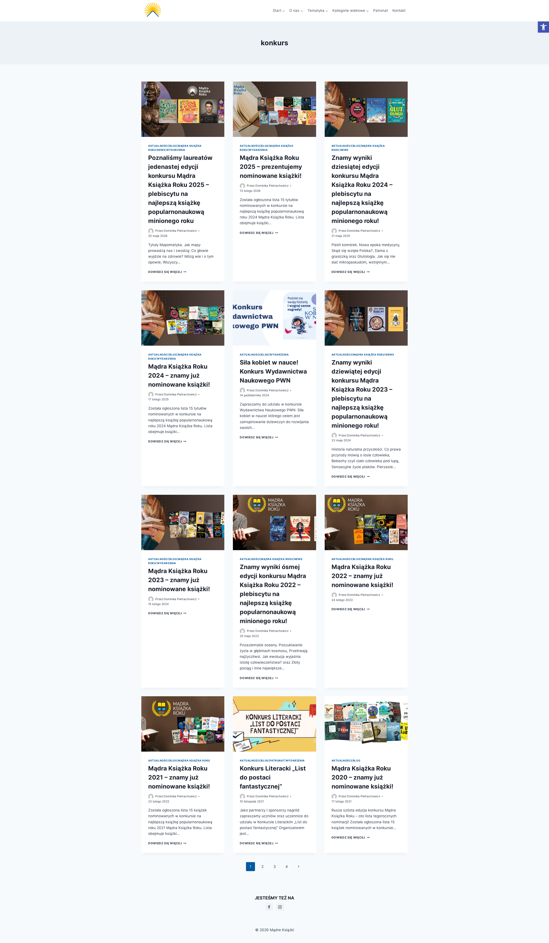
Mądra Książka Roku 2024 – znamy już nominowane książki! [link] (179, 375)
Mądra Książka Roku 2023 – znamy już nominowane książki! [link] (179, 580)
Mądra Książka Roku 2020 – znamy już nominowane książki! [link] (362, 777)
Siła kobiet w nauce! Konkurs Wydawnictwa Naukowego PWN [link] (273, 371)
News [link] (161, 149)
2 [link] (262, 866)
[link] (543, 27)
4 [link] (286, 866)
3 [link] (274, 866)
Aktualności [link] (158, 145)
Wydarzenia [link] (175, 149)
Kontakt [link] (399, 10)
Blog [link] (173, 145)
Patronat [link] (380, 10)
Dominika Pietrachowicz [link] (180, 230)
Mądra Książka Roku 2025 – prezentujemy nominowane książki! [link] (271, 166)
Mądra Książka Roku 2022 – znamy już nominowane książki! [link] (362, 576)
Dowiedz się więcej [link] (167, 272)
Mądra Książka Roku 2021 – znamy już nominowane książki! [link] (179, 777)
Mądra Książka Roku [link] (369, 354)
